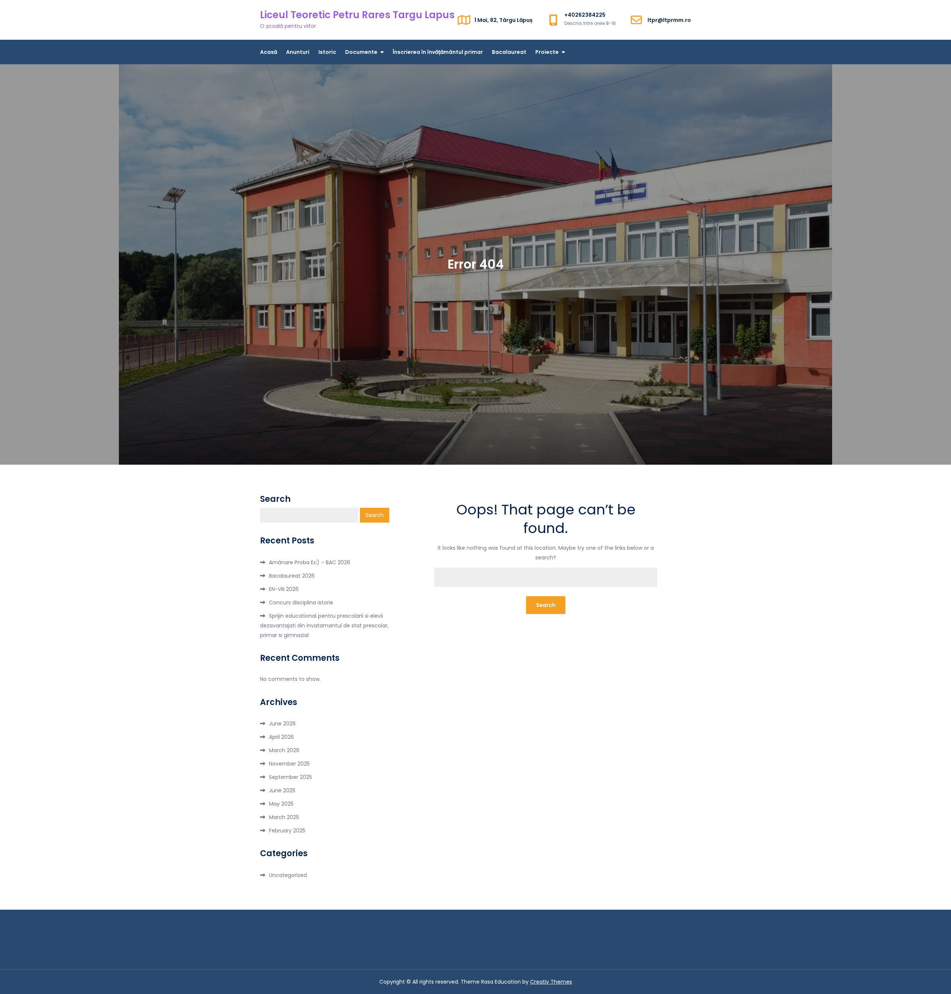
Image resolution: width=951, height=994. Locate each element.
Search (275, 499)
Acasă (268, 52)
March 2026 (284, 750)
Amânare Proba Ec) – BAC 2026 (309, 562)
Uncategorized (288, 875)
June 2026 (282, 723)
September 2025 (290, 777)
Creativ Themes (551, 981)
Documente (361, 52)
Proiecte (547, 52)
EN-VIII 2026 (284, 589)
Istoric (327, 52)
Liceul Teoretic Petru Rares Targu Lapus (357, 15)
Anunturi (297, 52)
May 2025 (281, 804)
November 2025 (289, 763)
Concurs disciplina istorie (301, 602)
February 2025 (287, 830)
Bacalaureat (509, 52)
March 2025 (284, 817)
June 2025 (282, 790)
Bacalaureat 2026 (292, 575)
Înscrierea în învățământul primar (438, 52)
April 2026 (281, 737)
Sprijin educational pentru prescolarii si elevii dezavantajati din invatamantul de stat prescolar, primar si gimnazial (324, 625)
